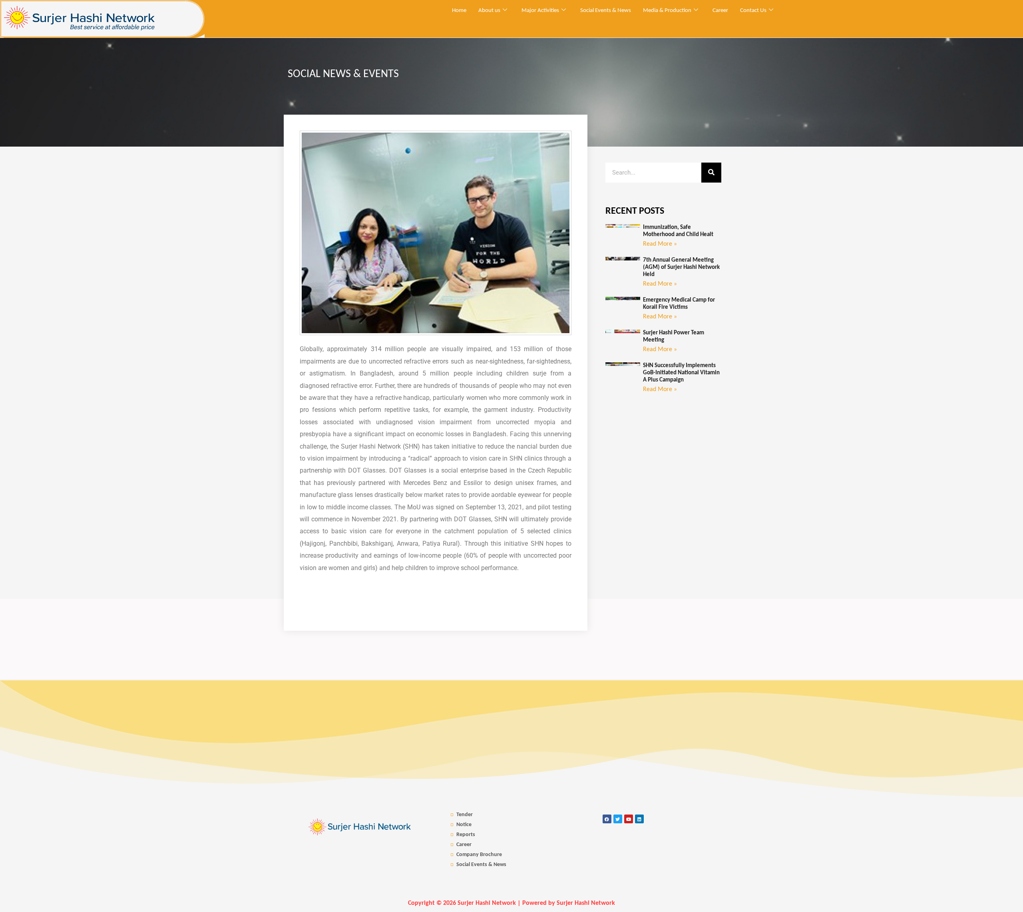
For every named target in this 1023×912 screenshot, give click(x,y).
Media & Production (667, 11)
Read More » (660, 244)
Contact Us (753, 11)
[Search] (711, 173)
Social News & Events (343, 74)
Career (720, 11)
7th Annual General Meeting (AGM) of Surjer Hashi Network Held (681, 267)
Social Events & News (605, 11)
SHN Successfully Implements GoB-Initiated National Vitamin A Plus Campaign (681, 373)
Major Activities (540, 11)
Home (459, 11)
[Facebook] (607, 819)
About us (489, 11)
